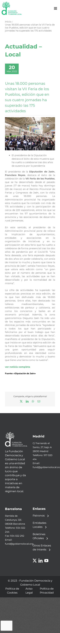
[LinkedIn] (40, 561)
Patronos (39, 515)
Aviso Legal (29, 590)
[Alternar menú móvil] (56, 8)
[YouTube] (46, 561)
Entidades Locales (39, 524)
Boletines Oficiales (39, 536)
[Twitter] (35, 561)
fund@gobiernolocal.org (19, 543)
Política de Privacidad (47, 590)
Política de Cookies (12, 590)
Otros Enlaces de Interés (42, 547)
